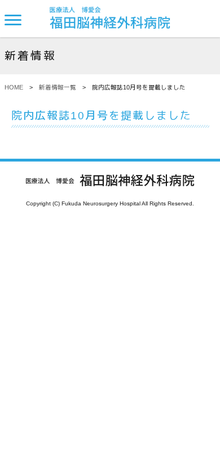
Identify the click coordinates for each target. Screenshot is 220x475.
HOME (14, 87)
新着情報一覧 (57, 87)
